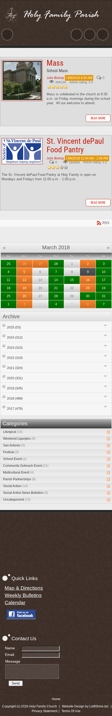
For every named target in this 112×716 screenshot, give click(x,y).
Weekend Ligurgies (19, 438)
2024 (15, 337)
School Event (15, 459)
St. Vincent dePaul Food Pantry (22, 151)
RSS (108, 432)
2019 (15, 388)
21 (56, 288)
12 (24, 280)
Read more (98, 118)
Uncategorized (16, 499)
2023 (15, 348)
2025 (14, 327)
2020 (15, 378)
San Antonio (14, 445)
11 (8, 280)
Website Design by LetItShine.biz (85, 706)
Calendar (15, 602)
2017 (15, 408)
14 (56, 280)
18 (8, 288)
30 (88, 296)
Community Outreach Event (25, 466)
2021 (15, 368)
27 (40, 264)
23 (88, 288)
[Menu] (7, 34)
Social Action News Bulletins (25, 493)
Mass (22, 80)
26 (24, 264)
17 (103, 280)
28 (56, 264)
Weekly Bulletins (23, 595)
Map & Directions (24, 588)
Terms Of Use (70, 711)
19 (24, 288)
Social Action (15, 486)
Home (56, 699)
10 (103, 272)
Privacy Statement (44, 711)
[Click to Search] (102, 34)
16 (88, 280)
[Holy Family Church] (56, 14)
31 (103, 296)
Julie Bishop (55, 78)
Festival (11, 452)
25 (8, 264)
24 (103, 288)
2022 (15, 358)
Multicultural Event (18, 472)
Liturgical (13, 432)
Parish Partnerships (19, 479)
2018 (15, 398)
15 (72, 280)
